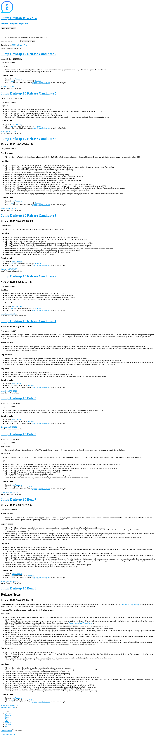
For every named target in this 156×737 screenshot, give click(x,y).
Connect (8, 724)
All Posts (8, 713)
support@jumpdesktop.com (41, 83)
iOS (6, 721)
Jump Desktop (19, 18)
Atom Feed (23, 45)
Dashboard (8, 715)
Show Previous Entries (8, 707)
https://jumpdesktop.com (14, 23)
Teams (7, 717)
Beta (6, 726)
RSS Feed (15, 45)
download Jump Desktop (130, 604)
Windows (18, 79)
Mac (13, 79)
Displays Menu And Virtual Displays (81, 623)
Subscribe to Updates (8, 28)
